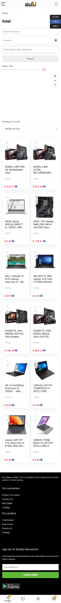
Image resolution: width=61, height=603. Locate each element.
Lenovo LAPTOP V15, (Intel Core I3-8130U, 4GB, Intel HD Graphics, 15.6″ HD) (15, 446)
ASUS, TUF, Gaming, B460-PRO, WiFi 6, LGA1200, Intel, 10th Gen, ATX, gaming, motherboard (43, 229)
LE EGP (54, 16)
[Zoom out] (55, 80)
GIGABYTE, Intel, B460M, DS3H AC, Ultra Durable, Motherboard (14, 335)
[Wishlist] (23, 599)
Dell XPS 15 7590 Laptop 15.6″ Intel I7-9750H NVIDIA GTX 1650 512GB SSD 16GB (42, 282)
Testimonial (8, 520)
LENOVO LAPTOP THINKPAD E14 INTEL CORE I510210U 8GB (42, 390)
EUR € (54, 25)
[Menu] (3, 4)
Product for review (11, 495)
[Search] (56, 4)
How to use (7, 524)
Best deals (7, 503)
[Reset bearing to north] (55, 85)
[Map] (30, 94)
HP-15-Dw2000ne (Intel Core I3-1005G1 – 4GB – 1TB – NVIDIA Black (14, 391)
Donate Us (7, 528)
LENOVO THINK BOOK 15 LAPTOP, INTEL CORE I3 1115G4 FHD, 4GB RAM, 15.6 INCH (43, 446)
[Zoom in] (55, 76)
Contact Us (7, 499)
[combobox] (30, 49)
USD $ (54, 21)
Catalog (6, 507)
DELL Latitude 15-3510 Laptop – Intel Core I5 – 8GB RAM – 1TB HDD (15, 280)
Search (30, 58)
